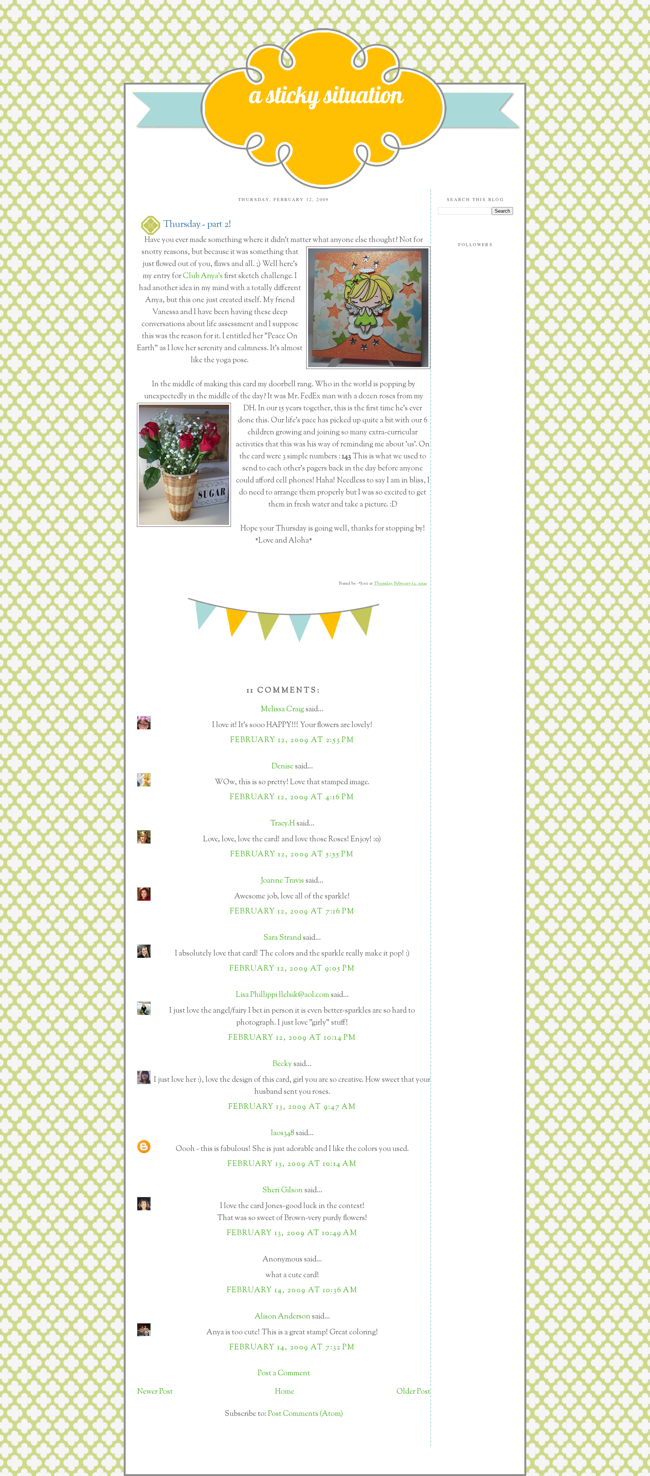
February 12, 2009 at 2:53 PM (292, 740)
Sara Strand (282, 938)
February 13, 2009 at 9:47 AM (292, 1107)
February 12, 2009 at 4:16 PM (292, 797)
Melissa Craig (282, 709)
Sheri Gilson (282, 1190)
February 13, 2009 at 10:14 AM (292, 1164)
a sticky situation (326, 94)
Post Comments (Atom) (305, 1414)
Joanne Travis (282, 881)
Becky (282, 1064)
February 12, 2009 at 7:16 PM (292, 911)
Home (284, 1392)
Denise (282, 766)
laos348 (282, 1133)
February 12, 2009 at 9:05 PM (292, 968)
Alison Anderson (282, 1316)
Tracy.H (282, 823)
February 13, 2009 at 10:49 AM (292, 1233)
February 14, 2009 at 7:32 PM (292, 1347)
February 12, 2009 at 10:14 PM (292, 1038)
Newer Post (155, 1392)
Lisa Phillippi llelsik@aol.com (282, 995)
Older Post (413, 1392)
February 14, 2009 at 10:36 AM (292, 1290)
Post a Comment (284, 1373)
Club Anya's (203, 276)
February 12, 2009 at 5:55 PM (292, 854)
